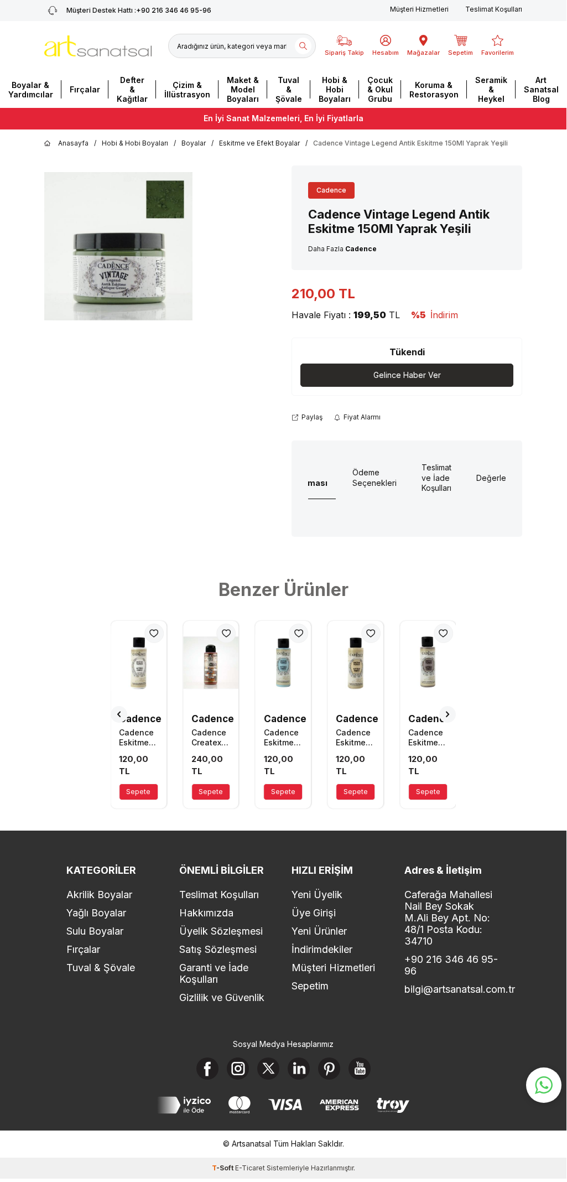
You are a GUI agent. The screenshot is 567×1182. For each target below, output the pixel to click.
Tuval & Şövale (288, 89)
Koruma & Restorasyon (434, 89)
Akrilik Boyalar (99, 894)
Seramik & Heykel (491, 89)
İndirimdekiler (322, 949)
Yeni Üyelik (317, 894)
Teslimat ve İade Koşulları (436, 478)
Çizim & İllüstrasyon (187, 89)
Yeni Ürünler (319, 931)
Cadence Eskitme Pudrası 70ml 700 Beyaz (137, 738)
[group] (118, 246)
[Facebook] (207, 1068)
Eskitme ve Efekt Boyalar (259, 143)
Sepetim (310, 986)
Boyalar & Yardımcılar (30, 89)
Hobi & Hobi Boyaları (335, 89)
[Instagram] (238, 1068)
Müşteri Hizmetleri (419, 9)
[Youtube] (359, 1068)
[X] (268, 1068)
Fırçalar (85, 89)
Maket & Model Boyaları (243, 89)
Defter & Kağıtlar (132, 89)
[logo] (98, 46)
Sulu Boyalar (94, 931)
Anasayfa (73, 143)
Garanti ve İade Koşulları (213, 973)
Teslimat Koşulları (493, 9)
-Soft (223, 1168)
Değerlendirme (503, 478)
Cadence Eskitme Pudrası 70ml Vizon (425, 738)
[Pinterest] (329, 1068)
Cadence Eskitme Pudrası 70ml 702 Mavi (282, 738)
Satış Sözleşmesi (218, 949)
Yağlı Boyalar (96, 913)
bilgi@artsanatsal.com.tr (452, 989)
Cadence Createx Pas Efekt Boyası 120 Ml (209, 738)
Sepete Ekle (138, 793)
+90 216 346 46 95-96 (138, 10)
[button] (119, 714)
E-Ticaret (250, 1168)
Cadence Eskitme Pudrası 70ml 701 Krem (353, 738)
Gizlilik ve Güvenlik (221, 997)
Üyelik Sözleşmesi (221, 931)
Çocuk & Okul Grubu (380, 89)
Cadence (331, 190)
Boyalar (193, 143)
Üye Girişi (314, 913)
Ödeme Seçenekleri (374, 478)
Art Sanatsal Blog (541, 89)
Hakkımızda (206, 913)
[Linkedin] (299, 1068)
